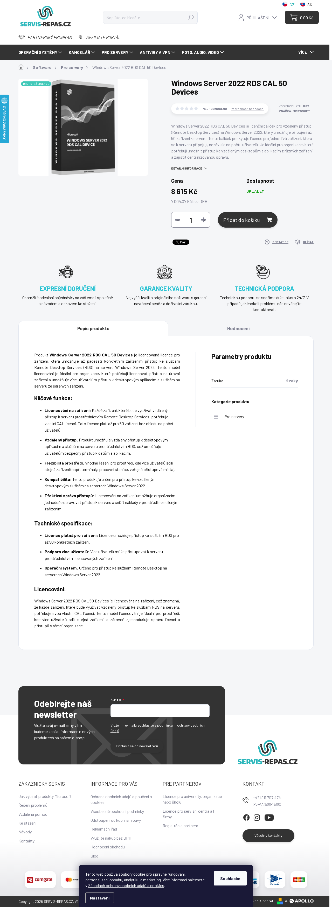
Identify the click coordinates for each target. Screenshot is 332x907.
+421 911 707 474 (267, 797)
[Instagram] (257, 816)
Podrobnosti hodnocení (247, 108)
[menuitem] (41, 52)
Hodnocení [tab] (238, 328)
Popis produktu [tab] (93, 328)
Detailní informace (186, 168)
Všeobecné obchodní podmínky (117, 811)
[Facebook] (246, 816)
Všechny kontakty (268, 835)
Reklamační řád (104, 828)
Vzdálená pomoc (32, 814)
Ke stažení (27, 822)
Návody (25, 831)
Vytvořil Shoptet (260, 901)
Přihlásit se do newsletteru (137, 746)
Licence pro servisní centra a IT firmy (189, 813)
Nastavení (99, 897)
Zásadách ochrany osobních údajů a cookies (126, 885)
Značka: (294, 111)
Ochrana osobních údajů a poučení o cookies (121, 799)
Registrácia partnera (180, 825)
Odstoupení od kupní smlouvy (116, 820)
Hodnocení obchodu (108, 846)
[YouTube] (269, 816)
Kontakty (26, 840)
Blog (94, 855)
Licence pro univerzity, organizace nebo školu (192, 799)
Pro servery (234, 416)
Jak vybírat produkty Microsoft (45, 796)
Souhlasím (230, 878)
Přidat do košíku (241, 220)
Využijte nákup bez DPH (111, 837)
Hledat (190, 17)
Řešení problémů (32, 805)
